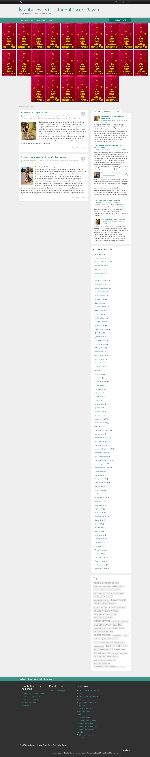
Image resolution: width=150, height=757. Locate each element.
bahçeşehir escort (100, 295)
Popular (97, 111)
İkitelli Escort (99, 426)
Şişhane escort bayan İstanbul (35, 112)
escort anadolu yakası (106, 610)
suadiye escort (99, 535)
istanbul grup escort (101, 445)
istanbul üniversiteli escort (103, 460)
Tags (118, 111)
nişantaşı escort (100, 505)
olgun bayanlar (99, 660)
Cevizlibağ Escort (100, 344)
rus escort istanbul (101, 516)
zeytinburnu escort (101, 569)
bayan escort (118, 600)
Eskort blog (52, 20)
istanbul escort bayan (29, 116)
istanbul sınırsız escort (102, 456)
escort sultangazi (117, 635)
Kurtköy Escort (99, 486)
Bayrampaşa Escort (101, 307)
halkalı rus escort (100, 419)
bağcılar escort (99, 284)
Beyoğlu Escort (57, 116)
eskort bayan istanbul (103, 642)
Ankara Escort (105, 753)
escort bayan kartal (99, 628)
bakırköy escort (100, 299)
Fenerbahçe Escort (101, 381)
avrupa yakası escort (103, 596)
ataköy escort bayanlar (100, 589)
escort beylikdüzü (104, 631)
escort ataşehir (111, 614)
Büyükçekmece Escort (102, 329)
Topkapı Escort (99, 546)
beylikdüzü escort (100, 318)
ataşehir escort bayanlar (116, 593)
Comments (108, 111)
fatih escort (98, 378)
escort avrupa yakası (103, 617)
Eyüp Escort (99, 374)
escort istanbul (99, 359)
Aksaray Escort (99, 258)
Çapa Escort (99, 333)
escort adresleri (120, 607)
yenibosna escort (100, 565)
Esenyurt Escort (100, 367)
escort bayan (102, 620)
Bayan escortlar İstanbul (88, 720)
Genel (97, 400)
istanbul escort (99, 434)
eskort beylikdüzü (119, 642)
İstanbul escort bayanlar (104, 667)
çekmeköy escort (100, 340)
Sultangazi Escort (100, 539)
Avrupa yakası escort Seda (101, 600)
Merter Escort (99, 501)
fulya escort (98, 393)
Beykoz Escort (99, 314)
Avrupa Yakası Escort (46, 116)
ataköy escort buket (114, 589)
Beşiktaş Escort (44, 160)
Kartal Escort (99, 475)
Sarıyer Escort (64, 160)
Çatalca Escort (99, 337)
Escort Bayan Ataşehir (120, 621)
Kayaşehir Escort (100, 479)
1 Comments (116, 202)
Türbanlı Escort (100, 550)
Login (128, 2)
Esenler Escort (99, 363)
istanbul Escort (81, 753)
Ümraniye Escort (100, 557)
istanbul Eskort (57, 753)
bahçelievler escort (101, 292)
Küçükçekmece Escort (102, 483)
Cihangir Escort (67, 116)
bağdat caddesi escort (102, 288)
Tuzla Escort (99, 554)
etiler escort (29, 118)
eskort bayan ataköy (113, 638)
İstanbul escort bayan (87, 723)
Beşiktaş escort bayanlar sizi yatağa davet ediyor (43, 157)
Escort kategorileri (38, 20)
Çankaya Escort (115, 753)
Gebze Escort (99, 396)
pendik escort (99, 512)
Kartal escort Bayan (99, 656)
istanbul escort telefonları (103, 441)
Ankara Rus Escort (93, 753)
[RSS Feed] (21, 2)
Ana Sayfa (24, 20)
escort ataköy (99, 614)
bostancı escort (54, 160)
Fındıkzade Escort (100, 385)
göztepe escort (99, 404)
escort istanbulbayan (102, 149)
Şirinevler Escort (62, 118)
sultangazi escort (111, 660)
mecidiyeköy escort (101, 497)
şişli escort (24, 163)
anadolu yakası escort (106, 582)
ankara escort (118, 586)
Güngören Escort (100, 411)
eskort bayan (99, 638)
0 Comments (123, 149)
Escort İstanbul (84, 717)
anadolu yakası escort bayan (102, 586)
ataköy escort (99, 269)
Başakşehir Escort (100, 303)
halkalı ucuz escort (101, 423)
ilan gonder (120, 20)
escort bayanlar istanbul (115, 628)
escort (112, 607)
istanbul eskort (119, 650)
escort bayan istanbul (102, 355)
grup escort (98, 408)
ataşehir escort (99, 273)
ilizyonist (98, 202)
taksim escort (99, 542)
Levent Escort (99, 490)
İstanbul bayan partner (39, 118)
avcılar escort (99, 277)
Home (21, 106)
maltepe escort (99, 494)
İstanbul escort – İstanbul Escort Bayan (59, 10)
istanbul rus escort (101, 453)
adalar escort (99, 254)
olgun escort (99, 509)
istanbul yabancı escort (102, 468)
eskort (126, 635)
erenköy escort (99, 352)
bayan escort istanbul (104, 603)
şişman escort (121, 667)
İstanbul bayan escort (102, 663)
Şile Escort (98, 524)
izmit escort (115, 653)
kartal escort (123, 653)
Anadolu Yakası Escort (102, 262)
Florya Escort (99, 389)
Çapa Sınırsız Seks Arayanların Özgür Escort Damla (86, 711)
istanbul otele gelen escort (103, 449)
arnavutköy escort (100, 265)
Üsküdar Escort (100, 561)
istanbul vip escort (51, 118)
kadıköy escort (99, 471)
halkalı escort (99, 415)
